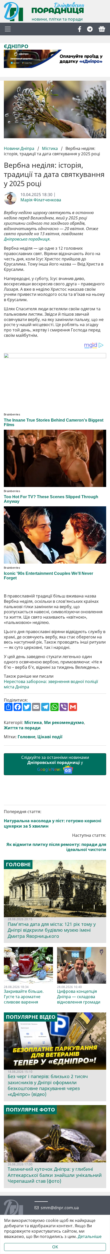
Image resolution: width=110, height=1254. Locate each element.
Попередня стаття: (52, 819)
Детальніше (90, 1236)
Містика (50, 148)
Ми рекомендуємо (64, 722)
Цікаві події (49, 737)
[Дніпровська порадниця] (17, 1210)
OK (55, 1247)
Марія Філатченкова (40, 200)
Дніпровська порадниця (27, 239)
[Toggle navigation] (8, 29)
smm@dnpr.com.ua (60, 1207)
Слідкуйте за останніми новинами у (55, 763)
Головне (26, 737)
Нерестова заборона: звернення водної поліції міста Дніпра (51, 684)
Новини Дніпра (19, 148)
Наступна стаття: (56, 842)
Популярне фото (30, 1109)
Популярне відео (31, 1017)
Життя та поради (22, 728)
